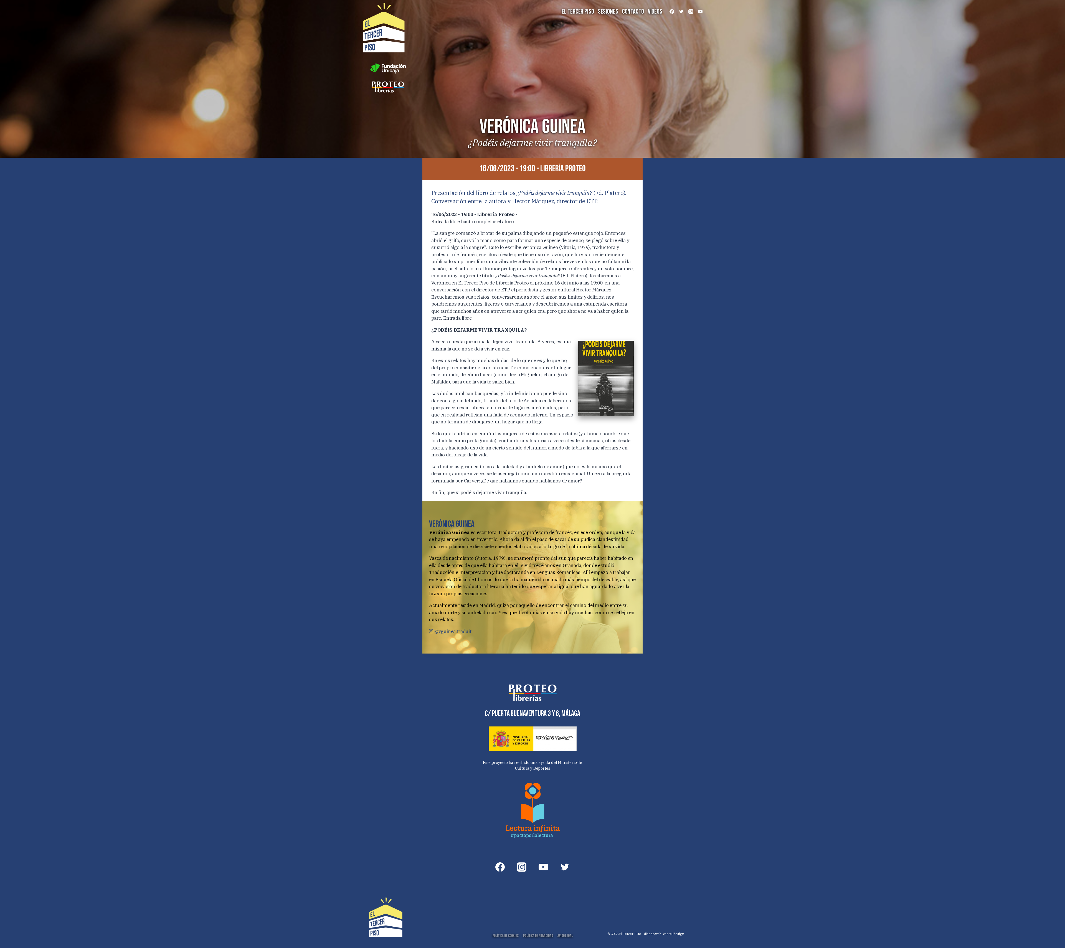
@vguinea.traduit (452, 631)
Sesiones (608, 11)
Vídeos (655, 11)
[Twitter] (681, 11)
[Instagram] (690, 11)
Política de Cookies (506, 935)
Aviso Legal (564, 935)
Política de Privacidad (538, 935)
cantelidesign (673, 934)
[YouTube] (700, 11)
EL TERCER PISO (578, 11)
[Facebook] (671, 11)
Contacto (633, 11)
